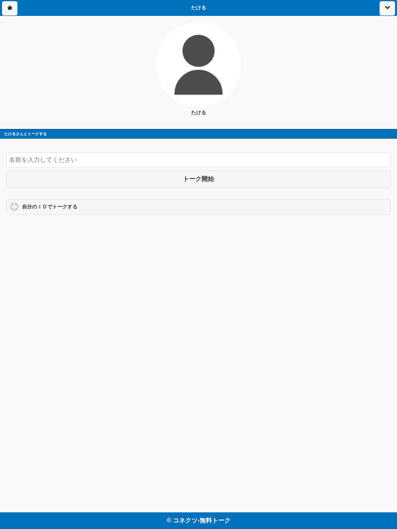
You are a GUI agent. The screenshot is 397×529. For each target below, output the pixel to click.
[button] (9, 8)
